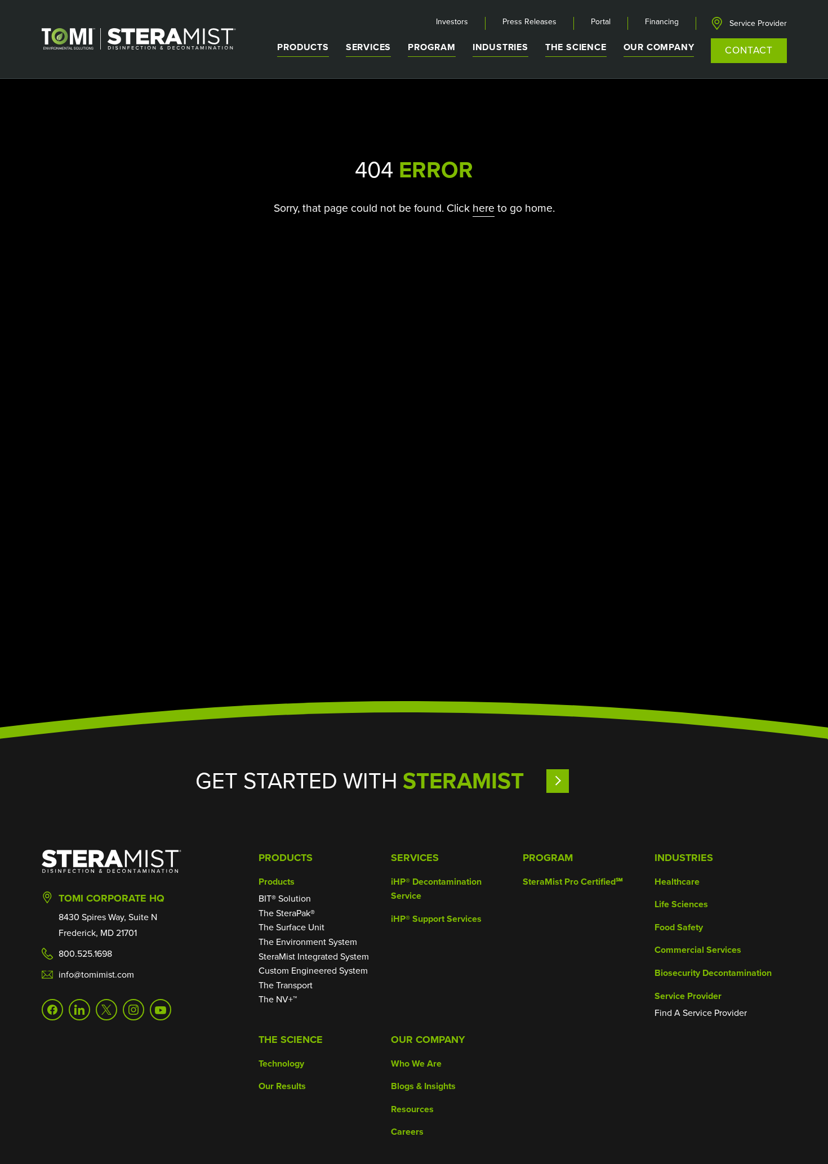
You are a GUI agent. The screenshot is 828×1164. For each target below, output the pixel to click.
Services (415, 857)
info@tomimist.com (96, 974)
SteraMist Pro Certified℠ (573, 881)
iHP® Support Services (436, 918)
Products (286, 857)
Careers (407, 1131)
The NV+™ (278, 999)
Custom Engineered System (313, 970)
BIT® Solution (285, 898)
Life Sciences (681, 904)
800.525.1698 (85, 953)
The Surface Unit (291, 927)
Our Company (428, 1039)
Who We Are (416, 1063)
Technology (281, 1063)
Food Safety (679, 927)
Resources (412, 1109)
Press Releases (529, 22)
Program (432, 47)
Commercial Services (698, 949)
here (484, 208)
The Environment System (308, 941)
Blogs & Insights (423, 1086)
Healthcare (677, 881)
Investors (452, 22)
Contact (748, 50)
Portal (601, 22)
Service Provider (758, 24)
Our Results (282, 1086)
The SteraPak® (287, 913)
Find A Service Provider (701, 1012)
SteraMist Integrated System (314, 956)
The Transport (286, 985)
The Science (291, 1039)
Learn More (589, 780)
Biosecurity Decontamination (713, 972)
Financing (662, 22)
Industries (684, 857)
